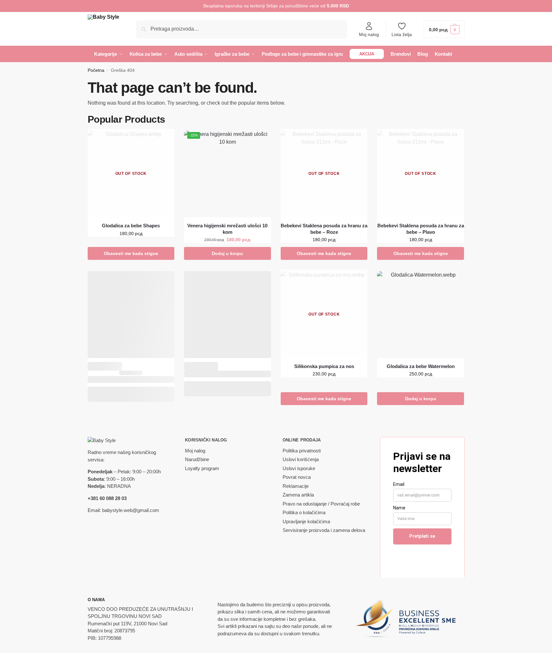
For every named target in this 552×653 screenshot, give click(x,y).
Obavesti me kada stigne (131, 253)
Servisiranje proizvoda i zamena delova (324, 530)
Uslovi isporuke (299, 468)
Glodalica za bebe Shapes (131, 225)
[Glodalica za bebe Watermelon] (420, 314)
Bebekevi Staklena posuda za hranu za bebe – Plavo (420, 229)
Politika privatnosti (302, 450)
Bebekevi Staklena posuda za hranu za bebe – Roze (324, 229)
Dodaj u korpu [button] (227, 253)
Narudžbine (197, 459)
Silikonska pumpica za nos (324, 366)
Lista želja (402, 34)
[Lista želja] (171, 140)
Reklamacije (296, 486)
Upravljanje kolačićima (306, 521)
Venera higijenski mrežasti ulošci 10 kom (227, 229)
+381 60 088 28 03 (107, 498)
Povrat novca (297, 477)
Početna (96, 70)
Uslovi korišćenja (301, 459)
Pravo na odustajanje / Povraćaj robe (321, 503)
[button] (444, 29)
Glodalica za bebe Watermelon (421, 366)
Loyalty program (202, 468)
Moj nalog (369, 34)
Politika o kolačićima (304, 512)
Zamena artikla (298, 494)
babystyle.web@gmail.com (130, 510)
